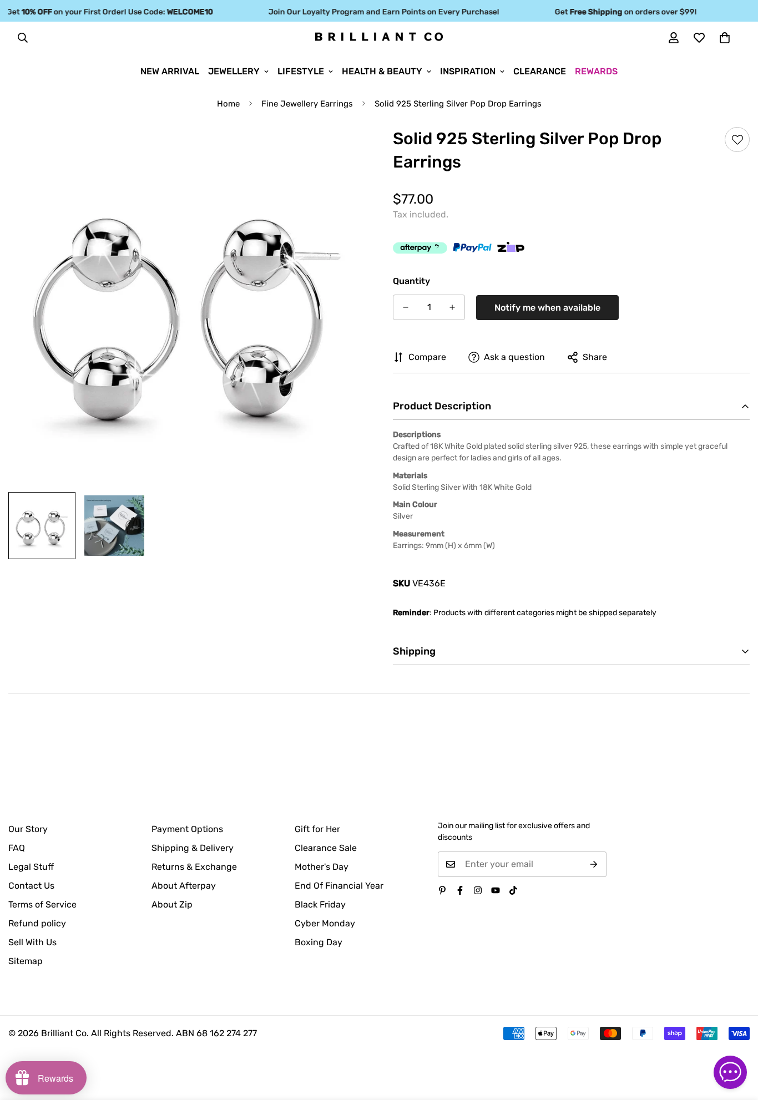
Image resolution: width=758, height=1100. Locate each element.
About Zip (172, 904)
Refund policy (37, 923)
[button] (724, 37)
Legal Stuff (31, 866)
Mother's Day (321, 866)
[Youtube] (495, 890)
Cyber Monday (325, 923)
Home (228, 104)
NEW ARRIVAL (169, 71)
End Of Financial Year (339, 885)
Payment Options (187, 829)
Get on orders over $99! (615, 12)
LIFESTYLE (300, 71)
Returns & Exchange (194, 866)
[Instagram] (477, 890)
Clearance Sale (326, 848)
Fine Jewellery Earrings (307, 104)
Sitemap (25, 961)
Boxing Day (318, 942)
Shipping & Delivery (192, 848)
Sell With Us (32, 942)
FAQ (16, 848)
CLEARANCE (539, 71)
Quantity (411, 281)
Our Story (28, 829)
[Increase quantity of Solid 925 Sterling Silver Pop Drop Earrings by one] (452, 307)
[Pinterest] (442, 890)
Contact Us (31, 885)
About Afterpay (183, 885)
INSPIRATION (468, 71)
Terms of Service (42, 904)
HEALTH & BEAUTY (382, 71)
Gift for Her (317, 829)
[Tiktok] (513, 890)
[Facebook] (460, 890)
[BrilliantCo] (379, 37)
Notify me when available (547, 307)
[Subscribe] (594, 864)
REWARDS (596, 71)
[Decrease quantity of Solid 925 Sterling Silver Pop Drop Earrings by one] (405, 307)
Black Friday (320, 904)
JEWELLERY (234, 71)
